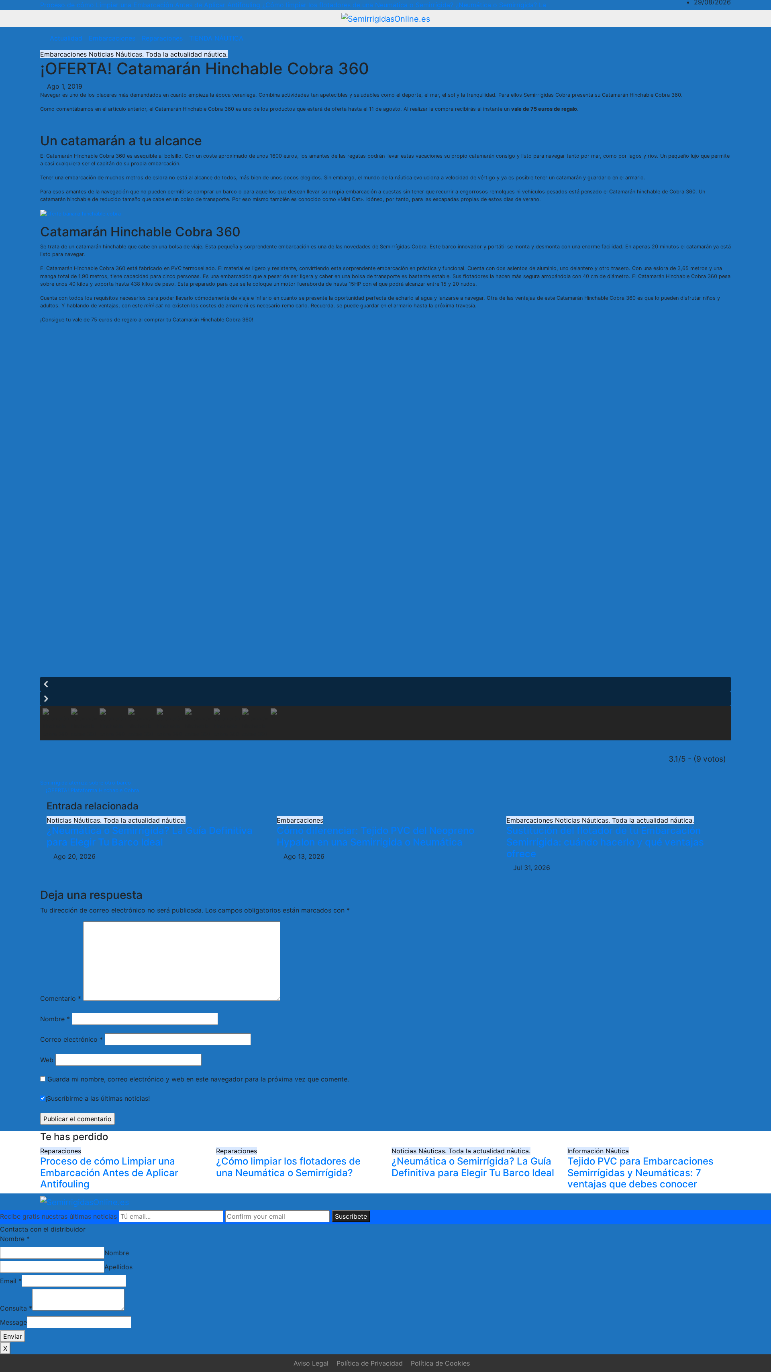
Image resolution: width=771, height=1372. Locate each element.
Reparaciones (162, 38)
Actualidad (66, 38)
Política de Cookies (440, 1363)
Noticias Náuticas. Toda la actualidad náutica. (158, 54)
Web (46, 1060)
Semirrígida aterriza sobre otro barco (86, 783)
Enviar (12, 1336)
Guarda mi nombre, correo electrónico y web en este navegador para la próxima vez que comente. (198, 1079)
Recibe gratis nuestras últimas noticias (58, 1216)
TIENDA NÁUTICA (216, 38)
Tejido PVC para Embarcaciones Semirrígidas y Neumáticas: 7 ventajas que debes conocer (640, 1172)
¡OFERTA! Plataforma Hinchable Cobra (91, 790)
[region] (385, 542)
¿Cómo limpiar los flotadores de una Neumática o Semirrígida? (288, 1167)
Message (13, 1322)
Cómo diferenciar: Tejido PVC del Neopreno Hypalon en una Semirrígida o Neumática (375, 836)
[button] (707, 38)
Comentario (60, 998)
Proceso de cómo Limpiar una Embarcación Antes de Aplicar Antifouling (109, 1172)
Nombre (55, 1019)
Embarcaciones (112, 38)
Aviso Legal (311, 1363)
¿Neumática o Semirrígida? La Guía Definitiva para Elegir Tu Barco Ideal (150, 836)
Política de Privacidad (370, 1363)
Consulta (16, 1308)
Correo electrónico (71, 1039)
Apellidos (118, 1267)
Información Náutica (598, 1151)
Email (11, 1281)
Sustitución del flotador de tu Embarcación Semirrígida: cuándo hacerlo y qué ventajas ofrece (605, 842)
